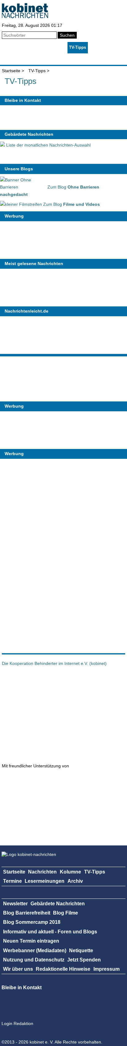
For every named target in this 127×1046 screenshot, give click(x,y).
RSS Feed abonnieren (11, 117)
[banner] (25, 16)
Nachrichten (34, 47)
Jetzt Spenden (84, 959)
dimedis (32, 780)
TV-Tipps (77, 47)
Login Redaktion (17, 1023)
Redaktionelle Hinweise (63, 969)
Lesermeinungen (18, 58)
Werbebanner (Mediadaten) (34, 950)
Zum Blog (71, 204)
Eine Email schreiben (44, 117)
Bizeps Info (85, 682)
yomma (45, 830)
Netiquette (81, 950)
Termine (97, 47)
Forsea (29, 744)
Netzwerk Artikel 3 (78, 713)
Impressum (106, 969)
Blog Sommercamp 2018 (31, 922)
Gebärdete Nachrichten (29, 134)
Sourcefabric (35, 802)
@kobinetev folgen (27, 117)
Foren (42, 58)
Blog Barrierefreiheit (26, 912)
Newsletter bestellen (77, 117)
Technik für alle (103, 830)
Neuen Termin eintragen (31, 941)
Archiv (57, 58)
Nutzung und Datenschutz (33, 959)
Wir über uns (18, 969)
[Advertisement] (46, 554)
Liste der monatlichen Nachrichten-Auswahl (48, 145)
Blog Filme (65, 912)
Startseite (10, 47)
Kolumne (57, 47)
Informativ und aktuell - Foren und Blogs (50, 931)
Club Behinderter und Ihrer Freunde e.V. (72, 744)
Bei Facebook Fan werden (61, 117)
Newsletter (15, 903)
